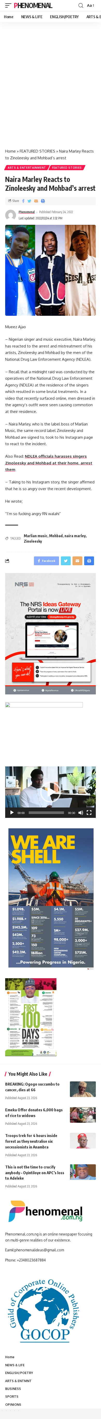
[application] (50, 792)
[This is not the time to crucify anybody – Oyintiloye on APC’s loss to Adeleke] (83, 1172)
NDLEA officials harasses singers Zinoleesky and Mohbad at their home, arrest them (48, 463)
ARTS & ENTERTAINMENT (27, 167)
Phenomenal (33, 5)
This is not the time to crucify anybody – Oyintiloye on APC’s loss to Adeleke (34, 1173)
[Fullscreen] (89, 812)
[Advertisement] (50, 90)
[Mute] (80, 812)
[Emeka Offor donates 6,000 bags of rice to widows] (83, 1115)
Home (10, 151)
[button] (50, 792)
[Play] (12, 812)
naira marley (75, 536)
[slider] (46, 812)
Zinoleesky (33, 541)
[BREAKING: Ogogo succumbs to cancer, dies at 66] (83, 1089)
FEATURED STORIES (37, 151)
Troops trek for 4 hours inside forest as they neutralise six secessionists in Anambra (31, 1141)
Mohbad (56, 536)
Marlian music (35, 536)
